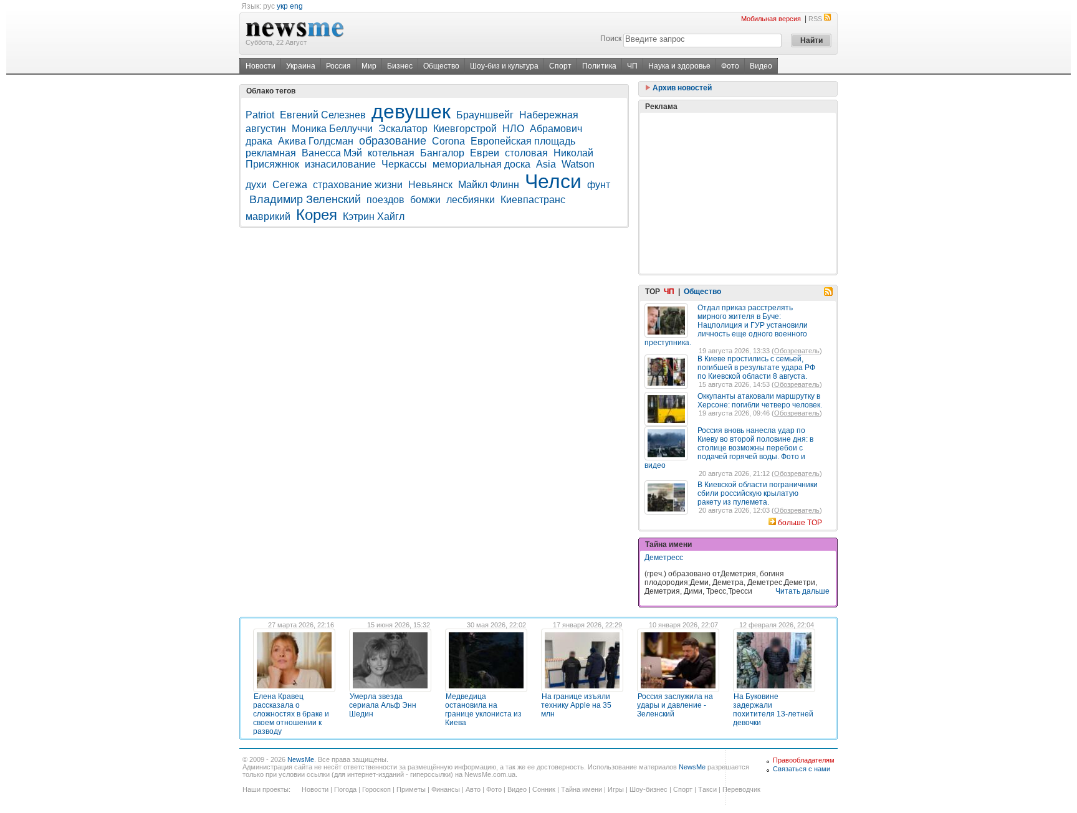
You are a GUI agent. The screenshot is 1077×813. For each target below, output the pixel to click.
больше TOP (800, 522)
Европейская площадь (523, 141)
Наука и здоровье (679, 66)
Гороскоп (376, 789)
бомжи (425, 199)
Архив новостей (681, 87)
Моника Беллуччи (332, 128)
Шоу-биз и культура (504, 66)
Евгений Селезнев (323, 115)
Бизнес (400, 66)
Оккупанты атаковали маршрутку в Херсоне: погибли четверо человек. (759, 400)
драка (259, 141)
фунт (598, 184)
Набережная (548, 115)
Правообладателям (804, 760)
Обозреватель (797, 350)
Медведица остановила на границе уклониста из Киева (483, 709)
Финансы (445, 789)
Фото (730, 66)
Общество (441, 66)
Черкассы (404, 164)
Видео (761, 66)
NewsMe (300, 759)
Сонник (543, 789)
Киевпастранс (534, 199)
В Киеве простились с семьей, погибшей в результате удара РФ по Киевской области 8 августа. (756, 367)
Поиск (610, 38)
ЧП (632, 66)
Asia (546, 164)
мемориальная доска (481, 164)
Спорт (560, 66)
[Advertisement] (737, 193)
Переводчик (741, 789)
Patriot (260, 115)
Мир (368, 66)
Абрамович (556, 128)
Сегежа (289, 184)
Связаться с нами (801, 769)
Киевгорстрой (465, 128)
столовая (526, 153)
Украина (300, 66)
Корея (316, 214)
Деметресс (663, 557)
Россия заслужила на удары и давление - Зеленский (675, 705)
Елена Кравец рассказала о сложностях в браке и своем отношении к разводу (291, 714)
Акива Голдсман (315, 141)
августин (266, 128)
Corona (448, 141)
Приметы (411, 789)
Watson (578, 164)
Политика (599, 66)
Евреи (484, 153)
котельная (391, 153)
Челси (553, 181)
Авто (473, 789)
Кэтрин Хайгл (373, 216)
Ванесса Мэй (332, 153)
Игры (616, 789)
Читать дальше (802, 591)
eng (296, 6)
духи (256, 184)
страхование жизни (358, 184)
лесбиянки (470, 199)
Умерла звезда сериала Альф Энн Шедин (382, 705)
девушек (411, 111)
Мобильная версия (771, 18)
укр (282, 6)
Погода (345, 789)
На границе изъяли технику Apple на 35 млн (576, 705)
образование (392, 141)
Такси (707, 789)
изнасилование (340, 164)
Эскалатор (403, 128)
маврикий (268, 216)
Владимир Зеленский (305, 199)
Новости (260, 66)
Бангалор (442, 153)
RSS (815, 18)
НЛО (513, 128)
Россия (338, 66)
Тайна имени (581, 789)
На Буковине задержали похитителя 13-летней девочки (773, 709)
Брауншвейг (485, 115)
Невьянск (430, 184)
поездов (385, 199)
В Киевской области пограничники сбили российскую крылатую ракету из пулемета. (757, 493)
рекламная (271, 153)
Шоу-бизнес (648, 789)
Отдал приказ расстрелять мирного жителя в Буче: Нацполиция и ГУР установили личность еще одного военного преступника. (726, 325)
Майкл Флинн (488, 184)
